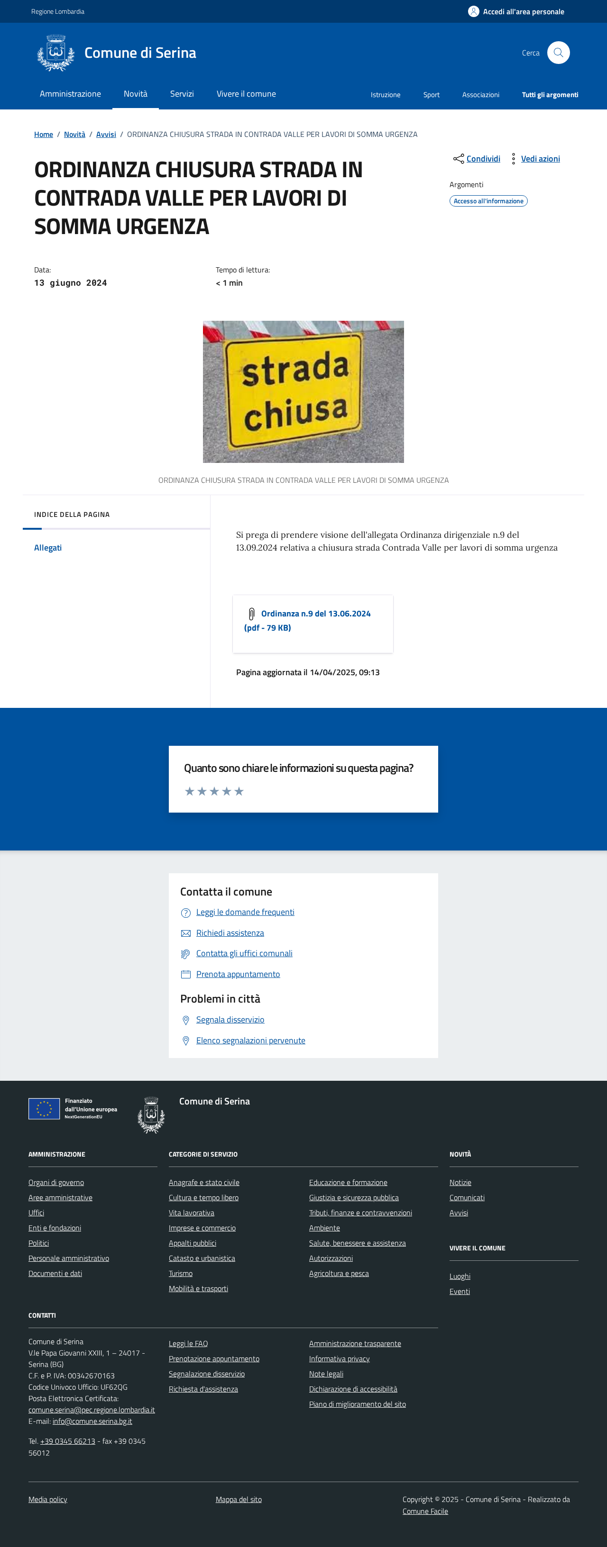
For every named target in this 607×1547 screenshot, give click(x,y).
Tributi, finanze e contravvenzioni (360, 1212)
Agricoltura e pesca (339, 1273)
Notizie (460, 1182)
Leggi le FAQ (188, 1343)
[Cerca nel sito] (558, 52)
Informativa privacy (339, 1358)
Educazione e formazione (348, 1182)
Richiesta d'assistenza (203, 1388)
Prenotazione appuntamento (214, 1358)
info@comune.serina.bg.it (92, 1421)
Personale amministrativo (68, 1258)
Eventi (460, 1291)
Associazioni (480, 94)
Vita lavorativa (191, 1212)
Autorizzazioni (331, 1258)
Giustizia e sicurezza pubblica (354, 1197)
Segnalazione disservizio (207, 1373)
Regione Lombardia (57, 11)
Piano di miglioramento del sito (357, 1404)
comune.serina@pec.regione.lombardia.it (91, 1409)
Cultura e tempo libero (204, 1197)
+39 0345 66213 (67, 1441)
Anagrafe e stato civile (204, 1182)
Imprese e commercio (202, 1227)
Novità (74, 134)
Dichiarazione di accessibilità (353, 1388)
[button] (516, 11)
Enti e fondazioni (54, 1227)
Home (43, 134)
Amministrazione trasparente (355, 1343)
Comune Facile (425, 1511)
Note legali (326, 1373)
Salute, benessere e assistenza (357, 1242)
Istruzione (386, 94)
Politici (38, 1242)
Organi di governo (56, 1182)
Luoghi (460, 1276)
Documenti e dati (55, 1273)
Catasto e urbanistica (202, 1258)
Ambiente (324, 1227)
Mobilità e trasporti (198, 1288)
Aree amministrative (60, 1197)
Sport (431, 94)
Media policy (47, 1499)
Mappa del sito (239, 1499)
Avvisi (106, 134)
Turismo (181, 1273)
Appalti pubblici (192, 1242)
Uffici (36, 1212)
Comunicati (467, 1197)
